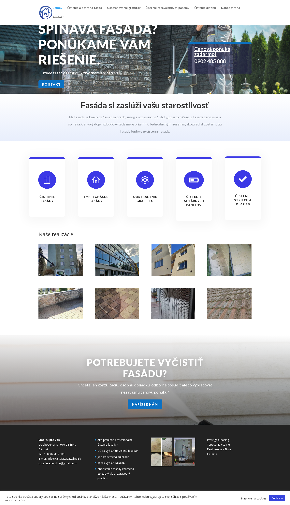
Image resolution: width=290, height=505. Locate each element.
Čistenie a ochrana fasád (84, 8)
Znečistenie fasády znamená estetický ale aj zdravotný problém (115, 473)
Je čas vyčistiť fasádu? (111, 463)
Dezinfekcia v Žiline (219, 449)
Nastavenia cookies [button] (253, 498)
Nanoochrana (230, 8)
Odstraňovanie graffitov (123, 8)
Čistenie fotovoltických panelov (167, 8)
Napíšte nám (145, 404)
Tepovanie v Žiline (218, 444)
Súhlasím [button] (277, 498)
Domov (57, 8)
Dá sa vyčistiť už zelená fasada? (117, 451)
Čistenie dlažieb (205, 8)
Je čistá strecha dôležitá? (113, 457)
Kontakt (58, 17)
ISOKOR (212, 454)
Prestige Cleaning (218, 440)
